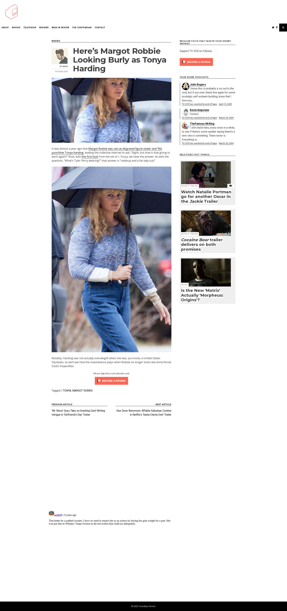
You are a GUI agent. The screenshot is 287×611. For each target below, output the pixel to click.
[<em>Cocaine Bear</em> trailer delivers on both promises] (206, 221)
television (29, 27)
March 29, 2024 (226, 117)
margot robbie (82, 390)
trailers (194, 186)
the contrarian (82, 27)
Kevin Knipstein (199, 110)
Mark (65, 66)
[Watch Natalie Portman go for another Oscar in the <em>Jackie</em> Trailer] (206, 172)
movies (16, 27)
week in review (60, 27)
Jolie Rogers (198, 84)
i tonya (66, 390)
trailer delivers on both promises (202, 244)
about (5, 27)
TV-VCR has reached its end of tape (199, 104)
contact (100, 27)
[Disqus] (112, 464)
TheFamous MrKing (202, 123)
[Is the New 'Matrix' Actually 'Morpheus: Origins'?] (206, 270)
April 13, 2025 (225, 104)
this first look (90, 156)
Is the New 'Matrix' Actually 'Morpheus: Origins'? (202, 295)
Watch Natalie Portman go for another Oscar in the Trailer (206, 196)
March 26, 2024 (226, 143)
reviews (44, 27)
